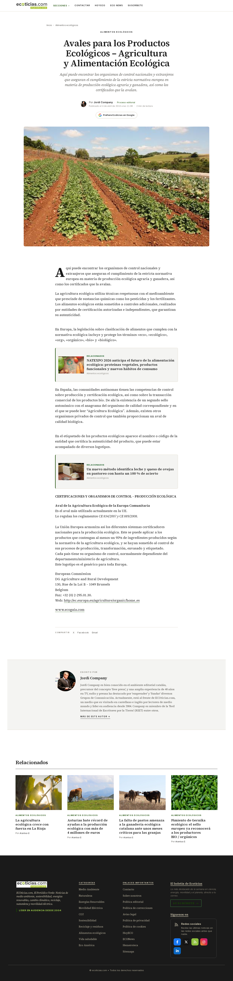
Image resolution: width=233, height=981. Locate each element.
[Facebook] (177, 941)
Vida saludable (88, 939)
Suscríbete (135, 5)
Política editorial (133, 902)
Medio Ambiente (89, 889)
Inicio (49, 25)
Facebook (83, 632)
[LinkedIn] (177, 950)
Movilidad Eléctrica (91, 908)
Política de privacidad (136, 920)
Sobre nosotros (132, 895)
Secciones (60, 5)
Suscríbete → (186, 903)
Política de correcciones (137, 908)
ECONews (129, 939)
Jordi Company (103, 102)
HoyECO (100, 5)
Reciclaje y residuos (91, 926)
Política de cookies (134, 926)
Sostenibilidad (87, 920)
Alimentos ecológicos (66, 25)
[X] (186, 941)
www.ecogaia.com (69, 609)
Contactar (82, 5)
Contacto (128, 889)
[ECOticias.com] (32, 5)
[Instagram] (203, 941)
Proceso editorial (126, 102)
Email (95, 632)
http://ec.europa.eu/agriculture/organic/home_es (102, 600)
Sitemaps (128, 951)
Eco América (86, 945)
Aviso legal (129, 914)
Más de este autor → (95, 716)
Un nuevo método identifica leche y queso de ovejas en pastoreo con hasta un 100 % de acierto (130, 471)
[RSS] (195, 941)
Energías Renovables (91, 902)
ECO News (116, 5)
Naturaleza (85, 895)
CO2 (81, 914)
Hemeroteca (130, 945)
